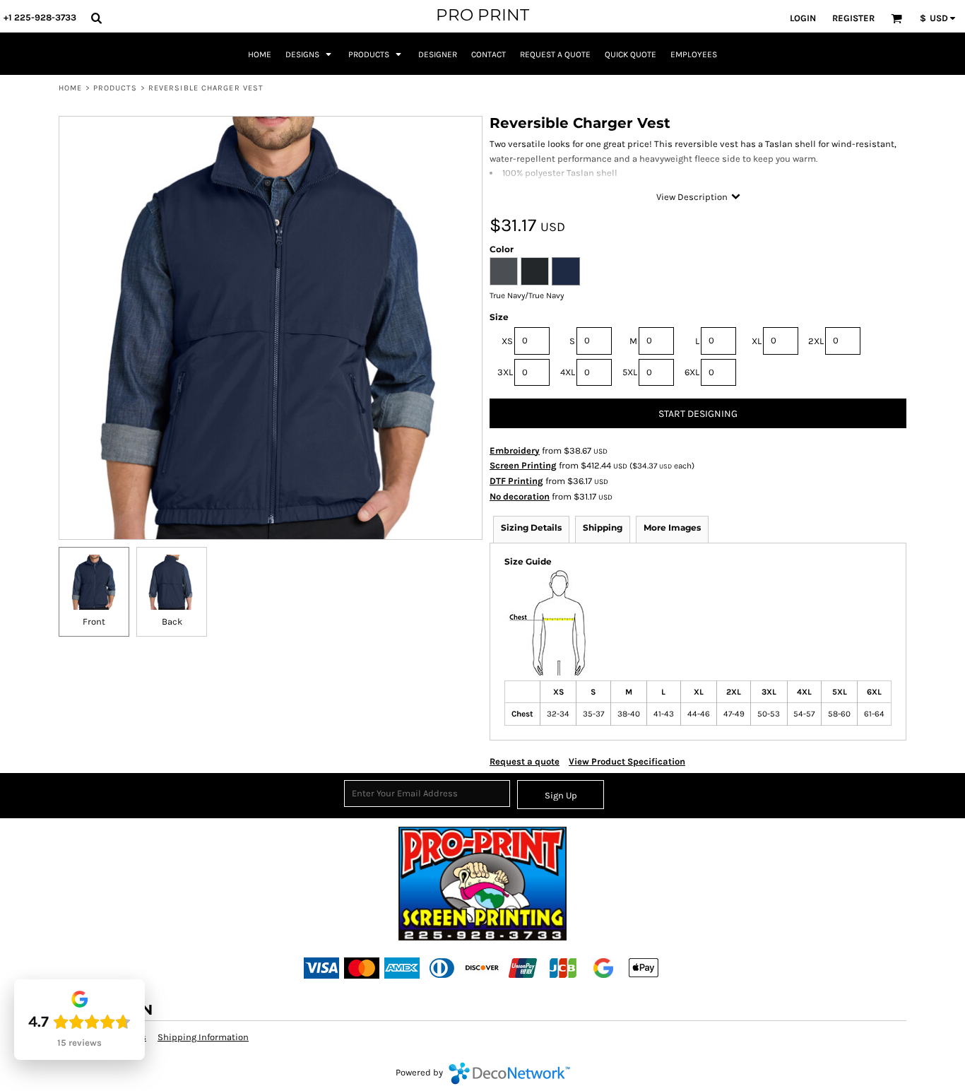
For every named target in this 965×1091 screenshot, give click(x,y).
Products (115, 88)
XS (507, 341)
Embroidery (515, 450)
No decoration (520, 496)
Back (172, 621)
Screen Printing (523, 465)
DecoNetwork (509, 1073)
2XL (816, 341)
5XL (629, 372)
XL (757, 341)
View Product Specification (627, 761)
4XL (567, 372)
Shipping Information (203, 1037)
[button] (96, 17)
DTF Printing (516, 481)
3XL (505, 372)
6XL (692, 372)
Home (70, 88)
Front (94, 621)
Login (803, 18)
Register (853, 18)
